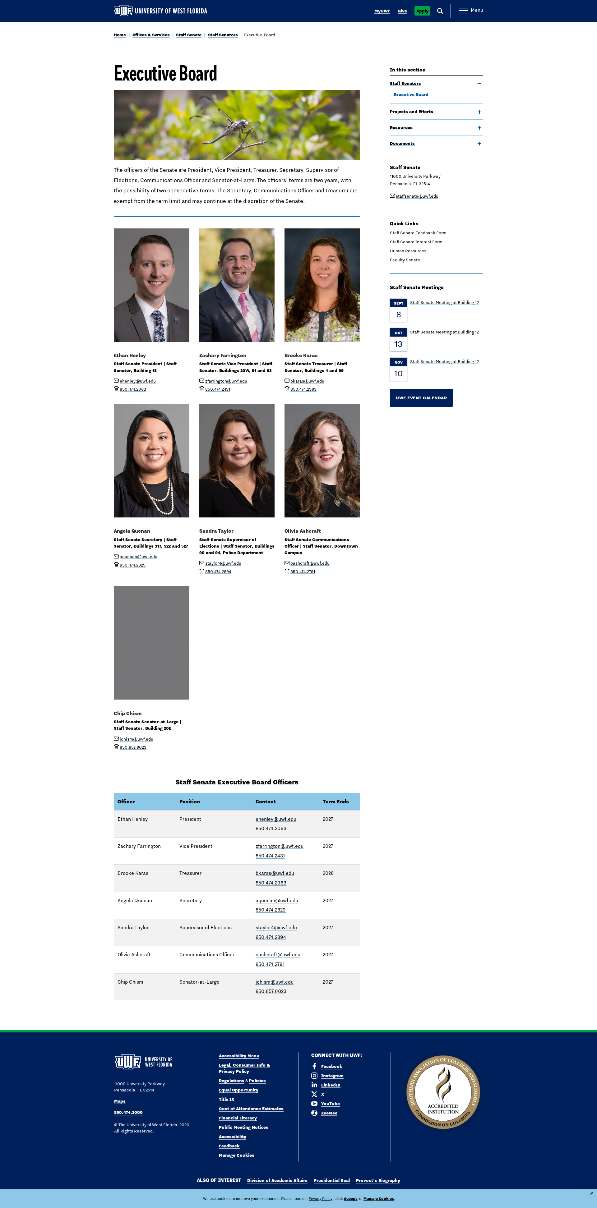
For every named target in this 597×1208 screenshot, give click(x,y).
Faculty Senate (405, 259)
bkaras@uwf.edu (307, 381)
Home (120, 35)
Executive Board (259, 34)
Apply (422, 11)
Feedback (229, 1146)
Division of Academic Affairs (277, 1180)
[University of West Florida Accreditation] (443, 1092)
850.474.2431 (270, 856)
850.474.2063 (271, 828)
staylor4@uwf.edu (223, 563)
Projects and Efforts (411, 111)
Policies (257, 1080)
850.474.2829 (271, 910)
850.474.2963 (271, 883)
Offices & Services (151, 35)
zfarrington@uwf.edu (226, 381)
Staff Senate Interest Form (416, 241)
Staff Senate (188, 35)
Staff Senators (223, 35)
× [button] (592, 1193)
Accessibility (232, 1136)
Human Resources (408, 250)
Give (402, 11)
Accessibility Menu (239, 1056)
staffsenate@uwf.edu (417, 196)
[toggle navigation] (479, 83)
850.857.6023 (271, 991)
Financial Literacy (238, 1118)
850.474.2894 (271, 937)
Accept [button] (350, 1198)
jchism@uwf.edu (136, 739)
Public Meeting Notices (243, 1127)
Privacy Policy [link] (320, 1199)
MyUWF (382, 11)
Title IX (226, 1099)
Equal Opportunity (238, 1090)
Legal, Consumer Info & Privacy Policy (244, 1068)
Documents (402, 143)
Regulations (231, 1080)
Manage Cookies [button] (378, 1198)
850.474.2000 (128, 1112)
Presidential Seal (332, 1180)
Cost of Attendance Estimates (251, 1108)
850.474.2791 (270, 964)
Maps (120, 1101)
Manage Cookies (236, 1155)
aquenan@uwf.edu (138, 556)
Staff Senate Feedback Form (418, 232)
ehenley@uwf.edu (138, 381)
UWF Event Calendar (421, 398)
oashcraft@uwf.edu (310, 563)
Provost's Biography (378, 1180)
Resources (401, 127)
